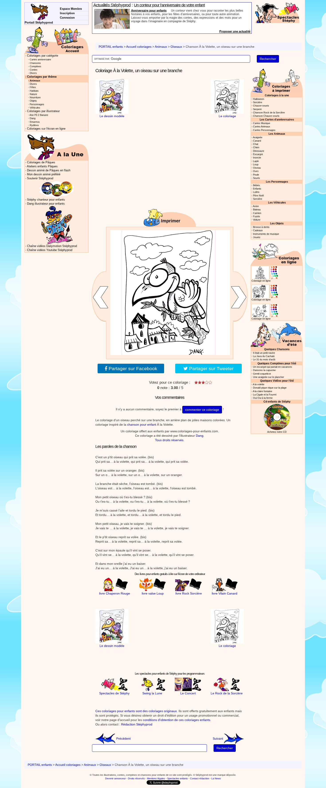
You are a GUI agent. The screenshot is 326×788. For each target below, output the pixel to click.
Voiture (256, 219)
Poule (256, 174)
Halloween (258, 99)
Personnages (37, 104)
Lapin (256, 161)
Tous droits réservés (169, 440)
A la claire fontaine (262, 391)
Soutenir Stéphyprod (40, 178)
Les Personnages (277, 181)
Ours (256, 171)
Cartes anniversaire (40, 59)
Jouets (256, 237)
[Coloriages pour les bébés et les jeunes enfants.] (277, 80)
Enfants (257, 188)
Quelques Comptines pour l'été (276, 363)
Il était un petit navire (264, 353)
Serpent (257, 109)
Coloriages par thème (42, 76)
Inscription (67, 13)
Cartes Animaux (261, 126)
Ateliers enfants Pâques (42, 166)
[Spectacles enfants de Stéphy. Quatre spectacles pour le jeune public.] (277, 12)
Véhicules (35, 107)
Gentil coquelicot (262, 373)
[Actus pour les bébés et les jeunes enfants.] (56, 146)
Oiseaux (176, 46)
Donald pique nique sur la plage (270, 387)
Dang (199, 435)
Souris (256, 178)
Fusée (256, 216)
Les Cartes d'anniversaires (277, 119)
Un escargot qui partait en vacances (272, 366)
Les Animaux (277, 133)
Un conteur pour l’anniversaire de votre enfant (169, 5)
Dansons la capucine (264, 370)
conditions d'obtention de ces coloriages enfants (176, 720)
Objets (33, 100)
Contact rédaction (199, 778)
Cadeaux (258, 230)
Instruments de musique (266, 234)
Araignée (257, 137)
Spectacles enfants (177, 778)
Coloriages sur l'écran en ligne (46, 128)
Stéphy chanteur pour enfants (46, 199)
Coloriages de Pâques (41, 162)
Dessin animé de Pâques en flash (48, 170)
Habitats (34, 90)
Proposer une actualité (234, 31)
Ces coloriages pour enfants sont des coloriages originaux (136, 711)
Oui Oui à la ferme (263, 398)
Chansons (35, 63)
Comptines (35, 66)
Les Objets (277, 223)
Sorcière (257, 102)
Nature (33, 94)
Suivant (218, 738)
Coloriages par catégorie (42, 55)
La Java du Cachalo (264, 356)
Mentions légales (156, 778)
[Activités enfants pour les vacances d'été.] (277, 334)
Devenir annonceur (115, 778)
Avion (256, 206)
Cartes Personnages (264, 130)
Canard (257, 140)
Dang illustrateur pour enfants (46, 203)
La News (216, 778)
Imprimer (170, 220)
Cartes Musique (261, 123)
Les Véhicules (277, 202)
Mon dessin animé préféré (43, 174)
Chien (256, 147)
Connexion (67, 17)
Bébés (256, 185)
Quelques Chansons (277, 349)
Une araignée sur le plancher (268, 377)
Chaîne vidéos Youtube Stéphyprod (49, 250)
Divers (33, 73)
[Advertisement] (169, 107)
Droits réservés (136, 778)
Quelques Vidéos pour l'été (277, 380)
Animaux (161, 46)
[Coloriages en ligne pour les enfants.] (277, 253)
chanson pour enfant (141, 424)
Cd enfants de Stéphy (277, 401)
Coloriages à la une (277, 95)
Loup (255, 164)
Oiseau (257, 167)
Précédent (123, 738)
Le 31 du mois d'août (264, 359)
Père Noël (258, 195)
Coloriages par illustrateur (43, 111)
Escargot (258, 154)
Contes (33, 69)
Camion (257, 213)
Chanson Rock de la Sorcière (269, 112)
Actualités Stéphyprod (112, 5)
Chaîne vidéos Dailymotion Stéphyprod (52, 246)
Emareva (34, 121)
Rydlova (34, 125)
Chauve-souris (261, 105)
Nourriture (35, 97)
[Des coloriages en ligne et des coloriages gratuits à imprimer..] (56, 39)
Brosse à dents (261, 227)
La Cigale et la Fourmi (264, 394)
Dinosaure (258, 151)
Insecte (257, 157)
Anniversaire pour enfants (149, 10)
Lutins (256, 192)
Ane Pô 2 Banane (38, 115)
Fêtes (33, 87)
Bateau (257, 209)
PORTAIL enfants (111, 46)
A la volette (258, 384)
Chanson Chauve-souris (266, 116)
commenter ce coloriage (202, 409)
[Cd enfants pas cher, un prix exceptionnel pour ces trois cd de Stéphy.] (57, 189)
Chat (255, 144)
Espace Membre (71, 8)
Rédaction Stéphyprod (136, 724)
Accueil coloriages (138, 46)
